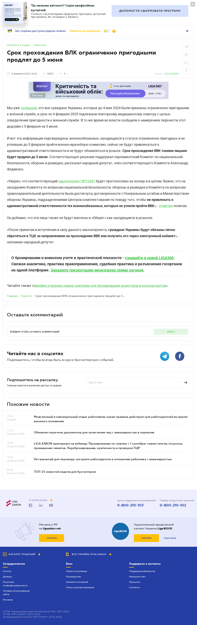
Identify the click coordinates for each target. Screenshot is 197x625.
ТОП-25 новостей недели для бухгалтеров (65, 471)
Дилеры (7, 576)
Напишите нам (137, 576)
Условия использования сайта (16, 593)
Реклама (8, 599)
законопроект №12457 (76, 181)
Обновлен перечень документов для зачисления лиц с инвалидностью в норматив (94, 432)
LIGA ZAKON (171, 73)
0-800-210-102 (173, 505)
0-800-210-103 (130, 505)
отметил (166, 206)
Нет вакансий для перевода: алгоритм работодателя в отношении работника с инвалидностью (103, 459)
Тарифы (51, 538)
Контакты (134, 587)
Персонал (40, 45)
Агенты (7, 571)
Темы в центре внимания (80, 587)
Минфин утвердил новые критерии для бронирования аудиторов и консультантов (99, 286)
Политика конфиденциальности (15, 584)
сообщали (29, 108)
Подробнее (170, 538)
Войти (170, 331)
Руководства (73, 576)
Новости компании (76, 571)
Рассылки (134, 582)
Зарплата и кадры (18, 45)
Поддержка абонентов (142, 571)
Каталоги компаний (77, 582)
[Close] (192, 4)
